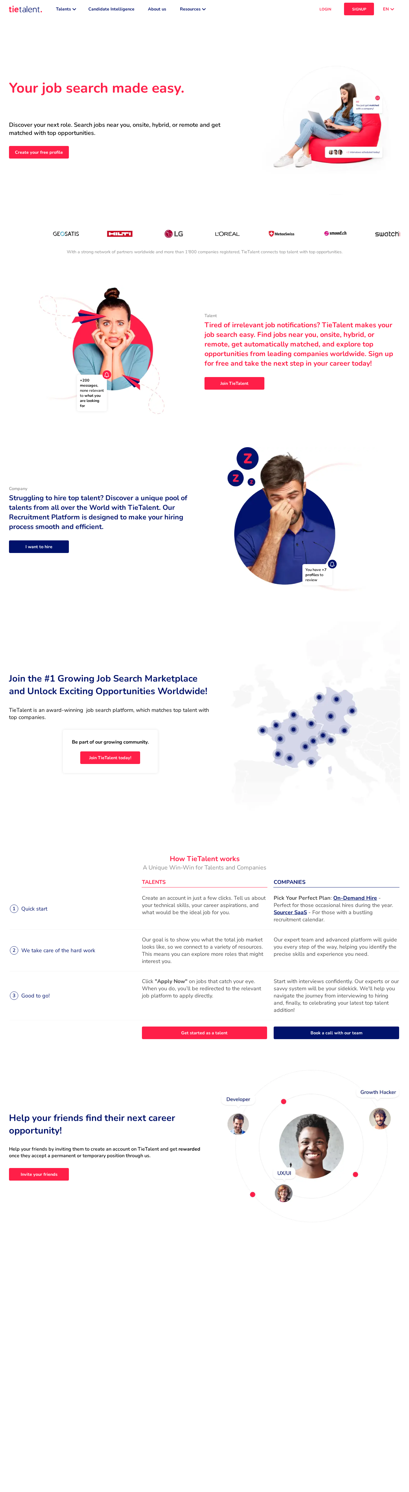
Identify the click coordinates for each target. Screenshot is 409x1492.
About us (157, 9)
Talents (63, 9)
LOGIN (325, 9)
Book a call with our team (336, 1033)
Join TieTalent (234, 383)
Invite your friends (39, 1174)
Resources (190, 9)
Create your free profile (39, 152)
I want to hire (38, 547)
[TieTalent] (25, 9)
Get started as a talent (204, 1033)
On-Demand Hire (355, 898)
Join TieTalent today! (110, 758)
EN (386, 9)
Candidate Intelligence (111, 9)
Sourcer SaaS (290, 912)
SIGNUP (359, 9)
